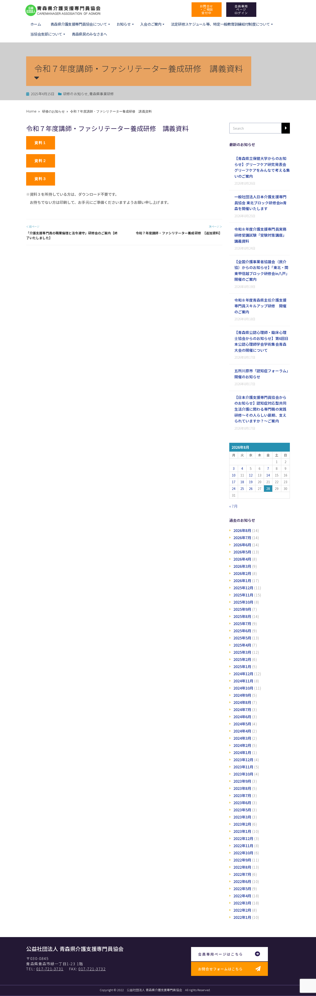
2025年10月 (243, 602)
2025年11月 (243, 595)
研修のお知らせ (75, 93)
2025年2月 (242, 659)
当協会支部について (46, 34)
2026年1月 (242, 580)
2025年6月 (242, 630)
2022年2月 (242, 910)
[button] (207, 9)
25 (242, 488)
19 (251, 482)
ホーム (35, 24)
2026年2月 (242, 573)
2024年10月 (243, 688)
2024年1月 (242, 752)
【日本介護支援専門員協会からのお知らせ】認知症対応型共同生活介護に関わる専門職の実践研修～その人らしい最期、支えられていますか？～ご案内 (260, 409)
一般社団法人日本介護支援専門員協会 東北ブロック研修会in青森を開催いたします (260, 202)
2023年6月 (242, 802)
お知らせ (124, 24)
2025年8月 (242, 616)
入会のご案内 (150, 24)
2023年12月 (243, 759)
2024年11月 (243, 681)
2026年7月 (242, 537)
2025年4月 (242, 645)
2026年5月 (242, 552)
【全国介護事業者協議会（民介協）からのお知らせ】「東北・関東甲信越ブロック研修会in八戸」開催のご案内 (262, 270)
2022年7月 (242, 874)
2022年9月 (242, 860)
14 (268, 475)
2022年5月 (242, 888)
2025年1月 (242, 666)
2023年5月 (242, 810)
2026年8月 (242, 530)
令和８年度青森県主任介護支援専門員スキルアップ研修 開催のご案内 (260, 306)
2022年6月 (242, 881)
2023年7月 (242, 795)
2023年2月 (242, 824)
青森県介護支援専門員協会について (78, 24)
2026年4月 (242, 559)
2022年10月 (243, 852)
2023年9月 (242, 781)
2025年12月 (243, 587)
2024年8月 (242, 702)
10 (233, 475)
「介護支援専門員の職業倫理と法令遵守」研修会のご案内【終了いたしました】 (72, 235)
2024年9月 (242, 695)
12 (251, 475)
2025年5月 (242, 638)
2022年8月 (242, 867)
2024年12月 (243, 673)
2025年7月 (242, 623)
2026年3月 (242, 566)
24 (233, 488)
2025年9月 (242, 609)
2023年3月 (242, 817)
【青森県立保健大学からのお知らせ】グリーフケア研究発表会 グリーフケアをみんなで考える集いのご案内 (262, 167)
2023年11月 (243, 767)
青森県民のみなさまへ (89, 34)
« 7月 (233, 506)
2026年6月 (242, 544)
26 (251, 488)
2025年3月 (242, 652)
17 (233, 482)
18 (242, 482)
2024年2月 (242, 745)
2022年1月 (242, 917)
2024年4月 (242, 731)
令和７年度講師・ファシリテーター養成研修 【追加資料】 (179, 233)
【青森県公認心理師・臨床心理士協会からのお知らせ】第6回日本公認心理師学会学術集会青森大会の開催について (261, 341)
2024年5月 (242, 724)
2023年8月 (242, 788)
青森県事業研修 (101, 93)
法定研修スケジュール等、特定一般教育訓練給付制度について (220, 24)
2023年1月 (242, 831)
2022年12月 (243, 838)
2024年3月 (242, 738)
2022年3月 (242, 903)
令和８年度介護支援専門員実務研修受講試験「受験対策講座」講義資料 (260, 235)
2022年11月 (243, 845)
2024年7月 (242, 709)
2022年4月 (242, 895)
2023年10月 (243, 774)
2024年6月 (242, 716)
